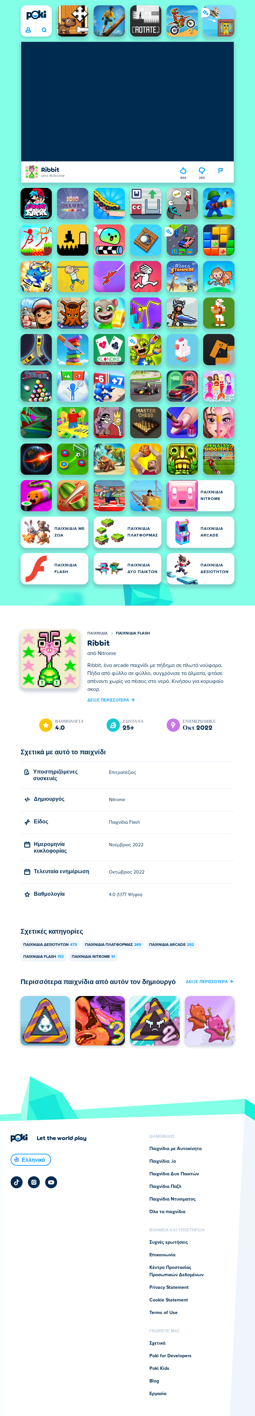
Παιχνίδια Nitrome (93, 957)
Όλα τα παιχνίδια (167, 1211)
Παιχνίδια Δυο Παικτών (174, 1174)
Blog (154, 1381)
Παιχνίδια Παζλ (165, 1186)
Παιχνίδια (97, 633)
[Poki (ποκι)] (36, 15)
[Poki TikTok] (17, 1182)
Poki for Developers (170, 1356)
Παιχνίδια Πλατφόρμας (113, 945)
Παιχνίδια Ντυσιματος (172, 1199)
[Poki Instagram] (34, 1182)
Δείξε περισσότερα (108, 700)
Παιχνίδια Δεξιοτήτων (50, 945)
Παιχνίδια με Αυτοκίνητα (175, 1148)
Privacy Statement (169, 1287)
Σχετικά (157, 1343)
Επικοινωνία (162, 1255)
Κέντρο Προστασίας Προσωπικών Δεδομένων (176, 1271)
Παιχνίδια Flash (133, 633)
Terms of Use (163, 1312)
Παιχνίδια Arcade (171, 945)
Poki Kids (159, 1368)
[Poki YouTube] (51, 1182)
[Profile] (28, 30)
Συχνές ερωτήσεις (168, 1242)
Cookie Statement (168, 1300)
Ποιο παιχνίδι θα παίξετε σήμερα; (44, 30)
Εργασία (157, 1393)
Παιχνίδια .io (162, 1161)
